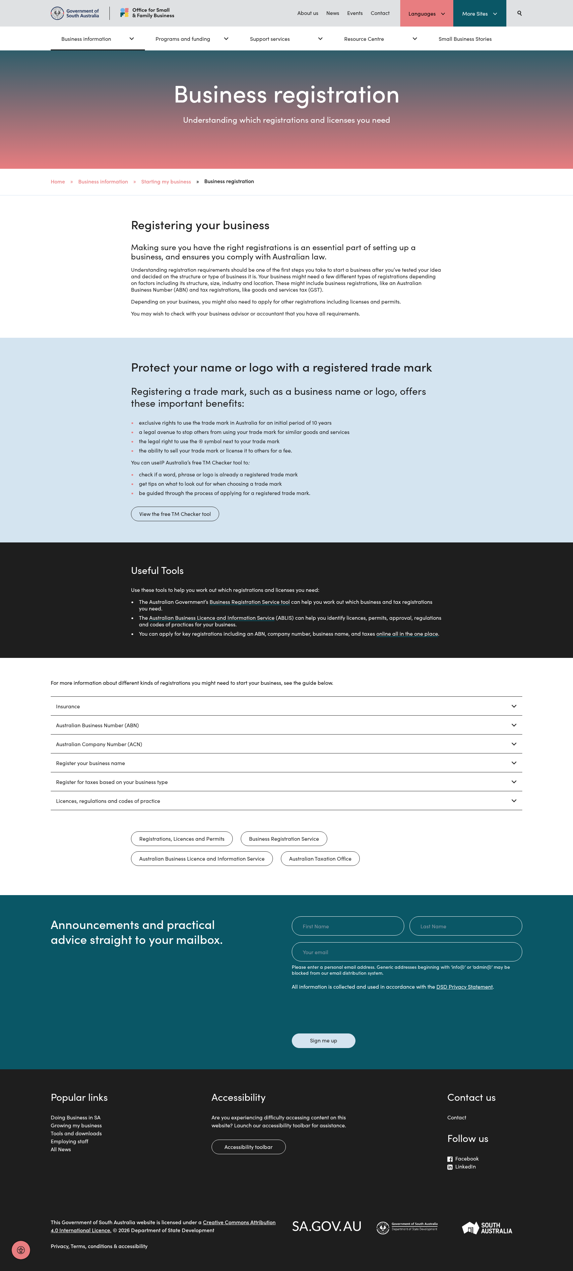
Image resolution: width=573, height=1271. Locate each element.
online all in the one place (407, 633)
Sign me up (323, 1040)
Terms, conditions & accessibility (109, 1245)
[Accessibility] (21, 1250)
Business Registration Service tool (250, 601)
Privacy (59, 1245)
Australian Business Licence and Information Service (212, 617)
